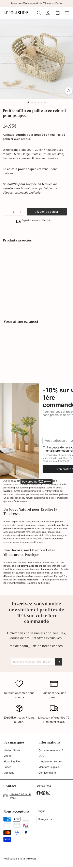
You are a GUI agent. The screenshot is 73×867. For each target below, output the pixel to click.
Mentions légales (49, 767)
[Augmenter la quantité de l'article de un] (20, 211)
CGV (41, 755)
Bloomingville (11, 761)
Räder (7, 767)
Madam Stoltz (11, 750)
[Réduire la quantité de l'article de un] (6, 211)
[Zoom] (68, 91)
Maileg (7, 755)
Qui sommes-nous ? (51, 750)
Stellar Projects (27, 858)
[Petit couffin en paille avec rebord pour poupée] (35, 258)
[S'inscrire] (58, 662)
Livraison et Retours (51, 761)
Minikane (8, 772)
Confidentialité (47, 772)
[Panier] (57, 13)
